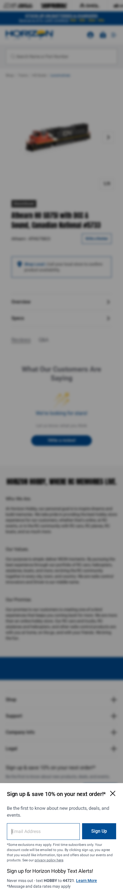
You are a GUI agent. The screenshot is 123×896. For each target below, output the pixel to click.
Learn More (86, 880)
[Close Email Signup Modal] (112, 793)
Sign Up (99, 831)
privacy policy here (49, 860)
